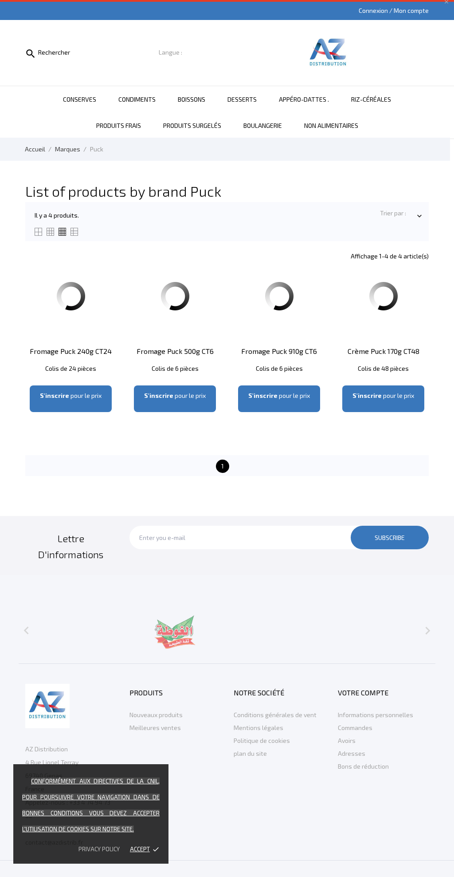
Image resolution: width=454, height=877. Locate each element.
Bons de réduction (363, 766)
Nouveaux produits (156, 714)
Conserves (79, 99)
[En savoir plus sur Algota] (175, 630)
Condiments (137, 99)
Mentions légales (258, 727)
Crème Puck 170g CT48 (383, 351)
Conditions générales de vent (275, 714)
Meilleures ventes (155, 727)
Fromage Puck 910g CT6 (279, 351)
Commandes (355, 727)
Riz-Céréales (371, 99)
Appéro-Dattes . (304, 99)
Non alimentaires (331, 125)
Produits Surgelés (192, 125)
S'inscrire (54, 395)
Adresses (351, 753)
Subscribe (390, 537)
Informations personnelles (375, 714)
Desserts (242, 99)
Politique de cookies (262, 740)
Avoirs (347, 740)
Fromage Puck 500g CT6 (175, 351)
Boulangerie (262, 125)
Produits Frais (118, 125)
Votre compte (363, 692)
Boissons (191, 99)
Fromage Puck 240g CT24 (71, 351)
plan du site (250, 753)
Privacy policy (99, 849)
